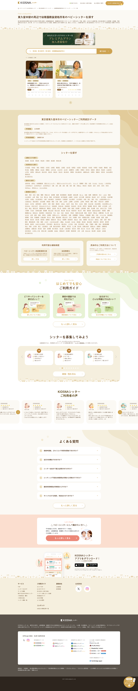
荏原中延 (87, 197)
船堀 (96, 224)
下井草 (110, 208)
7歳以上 (79, 185)
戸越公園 (43, 217)
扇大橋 (93, 231)
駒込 (30, 208)
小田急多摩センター (105, 199)
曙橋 (42, 194)
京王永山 (27, 206)
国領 (99, 206)
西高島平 (70, 219)
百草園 (49, 228)
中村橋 (93, 217)
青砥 (30, 194)
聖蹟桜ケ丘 (28, 213)
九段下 (68, 203)
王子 (98, 197)
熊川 (76, 203)
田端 (39, 215)
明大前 (40, 228)
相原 (26, 194)
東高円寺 (95, 222)
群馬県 (37, 160)
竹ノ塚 (107, 213)
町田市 (103, 169)
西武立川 (35, 213)
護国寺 (49, 208)
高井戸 (90, 213)
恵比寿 (94, 197)
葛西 (53, 201)
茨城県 (27, 160)
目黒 (44, 228)
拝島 (38, 222)
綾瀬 (57, 194)
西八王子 (90, 219)
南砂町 (64, 226)
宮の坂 (79, 226)
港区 (38, 167)
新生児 (84, 185)
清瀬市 (72, 172)
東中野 (107, 222)
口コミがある (43, 188)
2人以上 (95, 183)
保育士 (33, 183)
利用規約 (26, 668)
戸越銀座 (36, 217)
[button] (60, 368)
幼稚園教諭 (40, 183)
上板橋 (70, 201)
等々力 (49, 217)
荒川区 (27, 169)
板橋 (90, 194)
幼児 (94, 185)
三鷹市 (77, 169)
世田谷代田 (49, 213)
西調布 (85, 219)
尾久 (89, 199)
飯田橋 (70, 194)
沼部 (105, 219)
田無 (35, 215)
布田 (75, 224)
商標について (35, 670)
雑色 (85, 213)
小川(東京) (79, 199)
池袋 (86, 194)
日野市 (32, 172)
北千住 (32, 203)
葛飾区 (48, 169)
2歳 (60, 185)
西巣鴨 (64, 219)
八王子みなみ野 (54, 222)
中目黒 (98, 217)
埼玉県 (42, 160)
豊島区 (106, 167)
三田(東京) (45, 226)
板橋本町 (95, 194)
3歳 (64, 185)
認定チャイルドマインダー (64, 183)
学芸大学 (100, 201)
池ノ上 (81, 194)
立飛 (31, 215)
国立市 (50, 172)
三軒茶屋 (83, 208)
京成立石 (73, 206)
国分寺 (95, 206)
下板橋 (27, 210)
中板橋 (75, 217)
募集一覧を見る (69, 374)
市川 (100, 194)
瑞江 (39, 226)
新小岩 (68, 210)
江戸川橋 (81, 197)
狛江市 (60, 172)
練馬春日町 (32, 222)
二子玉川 (70, 224)
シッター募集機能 (79, 343)
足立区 (42, 169)
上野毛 (82, 201)
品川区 (68, 167)
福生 (87, 224)
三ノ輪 (74, 226)
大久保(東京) (39, 199)
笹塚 (69, 208)
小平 (110, 206)
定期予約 (27, 183)
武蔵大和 (34, 228)
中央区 (33, 167)
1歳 (57, 185)
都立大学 (65, 217)
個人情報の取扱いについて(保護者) (56, 668)
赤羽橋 (68, 231)
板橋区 (32, 169)
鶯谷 (37, 197)
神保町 (104, 210)
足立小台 (87, 231)
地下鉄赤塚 (56, 197)
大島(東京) (51, 199)
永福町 (70, 197)
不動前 (91, 224)
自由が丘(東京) (96, 210)
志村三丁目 (103, 208)
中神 (79, 217)
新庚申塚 (73, 231)
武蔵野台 (27, 228)
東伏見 (27, 224)
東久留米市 (78, 172)
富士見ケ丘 (57, 224)
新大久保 (57, 210)
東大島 (84, 222)
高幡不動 (101, 213)
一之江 (105, 194)
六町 (78, 231)
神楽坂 (48, 201)
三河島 (35, 226)
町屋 (30, 226)
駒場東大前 (42, 208)
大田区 (79, 167)
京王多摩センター (107, 203)
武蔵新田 (104, 226)
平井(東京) (49, 224)
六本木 (104, 228)
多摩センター (56, 215)
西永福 (27, 219)
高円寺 (85, 206)
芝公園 (93, 208)
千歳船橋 (87, 215)
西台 (80, 219)
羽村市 (103, 172)
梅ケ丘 (46, 197)
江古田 (76, 197)
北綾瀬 (107, 201)
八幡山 (62, 222)
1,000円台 (108, 183)
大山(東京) (72, 199)
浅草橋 (53, 194)
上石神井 (76, 201)
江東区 (63, 167)
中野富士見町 (86, 217)
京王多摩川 (98, 203)
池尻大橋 (75, 194)
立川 (111, 213)
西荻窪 (42, 219)
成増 (102, 217)
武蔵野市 (71, 169)
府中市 (88, 169)
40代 (107, 185)
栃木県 (32, 160)
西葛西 (48, 219)
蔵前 (85, 203)
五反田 (54, 208)
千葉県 (48, 160)
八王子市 (59, 169)
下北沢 (32, 210)
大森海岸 (65, 199)
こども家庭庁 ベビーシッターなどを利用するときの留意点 (103, 668)
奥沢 (93, 199)
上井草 (65, 201)
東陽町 (27, 217)
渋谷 (97, 208)
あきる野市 (109, 172)
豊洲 (53, 217)
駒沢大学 (35, 208)
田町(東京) (64, 215)
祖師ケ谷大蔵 (79, 213)
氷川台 (73, 222)
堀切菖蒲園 (106, 224)
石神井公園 (38, 210)
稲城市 (98, 172)
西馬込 (97, 219)
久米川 (81, 203)
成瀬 (106, 217)
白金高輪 (50, 231)
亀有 (92, 201)
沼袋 (101, 219)
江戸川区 (53, 169)
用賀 (78, 228)
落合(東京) (36, 201)
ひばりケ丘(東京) (40, 224)
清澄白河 (61, 231)
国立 (72, 203)
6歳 (74, 185)
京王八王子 (35, 206)
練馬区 (37, 169)
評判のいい (35, 188)
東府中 (32, 224)
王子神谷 (103, 197)
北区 (110, 167)
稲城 (109, 194)
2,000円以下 (38, 185)
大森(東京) (58, 199)
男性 (86, 183)
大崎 (45, 199)
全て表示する (29, 176)
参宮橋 (77, 208)
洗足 (62, 213)
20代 (98, 185)
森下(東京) (55, 228)
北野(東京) (38, 203)
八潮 (82, 231)
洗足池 (67, 213)
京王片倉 (90, 203)
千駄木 (72, 213)
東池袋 (78, 222)
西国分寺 (53, 219)
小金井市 (108, 169)
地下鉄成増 (64, 197)
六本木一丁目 (36, 231)
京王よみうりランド (44, 206)
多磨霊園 (75, 215)
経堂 (53, 203)
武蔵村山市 (86, 172)
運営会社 (20, 668)
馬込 (26, 226)
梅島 (50, 197)
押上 (97, 199)
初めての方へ (74, 3)
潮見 (88, 208)
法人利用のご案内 (98, 3)
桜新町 (64, 208)
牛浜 (41, 197)
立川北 (27, 215)
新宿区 (42, 167)
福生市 (55, 172)
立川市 (66, 169)
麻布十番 (43, 231)
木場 (49, 203)
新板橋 (45, 210)
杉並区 (101, 167)
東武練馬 (109, 215)
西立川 (76, 219)
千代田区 (27, 167)
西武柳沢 (41, 213)
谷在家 (99, 231)
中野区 (95, 167)
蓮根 (42, 222)
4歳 (67, 185)
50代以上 (28, 188)
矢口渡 (61, 228)
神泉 (84, 210)
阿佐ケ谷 (47, 194)
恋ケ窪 (79, 206)
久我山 (63, 203)
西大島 (37, 219)
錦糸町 (58, 203)
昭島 (38, 194)
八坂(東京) (68, 228)
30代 (102, 185)
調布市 (98, 169)
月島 (97, 215)
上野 (33, 197)
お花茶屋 (42, 201)
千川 (54, 213)
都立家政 (58, 217)
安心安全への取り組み (86, 3)
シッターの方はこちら (114, 3)
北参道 (104, 231)
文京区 (48, 167)
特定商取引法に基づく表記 (24, 670)
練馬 (26, 222)
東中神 (102, 222)
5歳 (71, 185)
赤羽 (34, 194)
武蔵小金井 (86, 226)
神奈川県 (58, 160)
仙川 (58, 213)
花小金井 (67, 222)
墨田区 (58, 167)
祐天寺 (74, 228)
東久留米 (89, 222)
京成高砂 (67, 206)
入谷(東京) (28, 197)
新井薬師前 (63, 194)
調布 (93, 215)
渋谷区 (90, 167)
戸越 (31, 217)
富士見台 (64, 224)
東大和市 (66, 172)
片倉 (57, 201)
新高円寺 (74, 210)
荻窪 (85, 199)
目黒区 (73, 167)
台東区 (53, 167)
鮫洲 (73, 208)
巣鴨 (108, 210)
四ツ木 (83, 228)
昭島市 (93, 169)
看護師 (81, 183)
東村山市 (37, 172)
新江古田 (50, 210)
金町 (61, 201)
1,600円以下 (29, 185)
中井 (70, 217)
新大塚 (63, 210)
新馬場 (89, 210)
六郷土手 (97, 228)
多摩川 (44, 215)
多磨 (70, 215)
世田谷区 (84, 167)
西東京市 (27, 174)
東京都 (53, 160)
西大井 (32, 219)
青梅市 (82, 169)
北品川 (27, 203)
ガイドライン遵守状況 (83, 668)
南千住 (69, 226)
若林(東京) (28, 231)
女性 (90, 183)
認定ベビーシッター (50, 183)
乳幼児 (90, 185)
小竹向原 (104, 206)
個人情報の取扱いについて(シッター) (38, 668)
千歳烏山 (81, 215)
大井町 (27, 199)
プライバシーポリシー (71, 668)
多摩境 (49, 215)
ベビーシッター (69, 21)
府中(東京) (81, 224)
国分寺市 (44, 172)
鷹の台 (95, 213)
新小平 (80, 210)
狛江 (26, 208)
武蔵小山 (92, 226)
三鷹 (50, 226)
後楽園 (90, 206)
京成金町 (54, 206)
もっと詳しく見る (69, 505)
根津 (109, 219)
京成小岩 (60, 206)
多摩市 (93, 172)
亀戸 (96, 201)
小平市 (27, 172)
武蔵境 (98, 226)
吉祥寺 (45, 203)
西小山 (59, 219)
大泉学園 (109, 197)
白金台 (56, 231)
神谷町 (87, 201)
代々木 (88, 228)
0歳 (53, 185)
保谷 (100, 224)
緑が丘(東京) (56, 226)
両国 (93, 228)
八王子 (46, 222)
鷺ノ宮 (59, 208)
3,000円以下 (47, 185)
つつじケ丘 (103, 215)
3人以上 (101, 183)
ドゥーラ (75, 183)
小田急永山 (28, 201)
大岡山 (32, 199)
